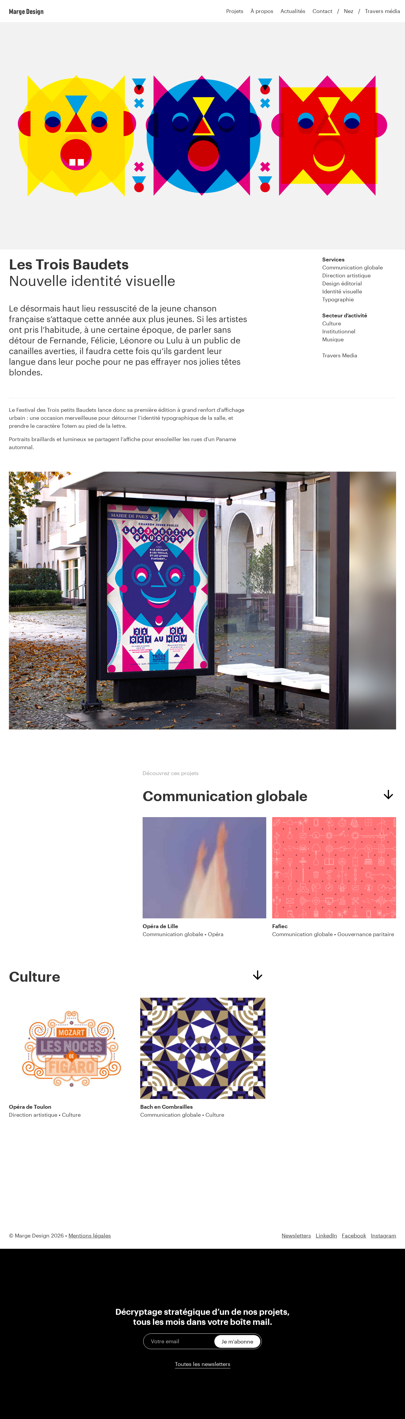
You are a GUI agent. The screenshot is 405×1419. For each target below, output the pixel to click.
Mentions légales (89, 1235)
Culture (331, 323)
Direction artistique (346, 275)
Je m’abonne (237, 1341)
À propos (262, 11)
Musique (333, 339)
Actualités (292, 11)
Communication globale (352, 267)
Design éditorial (342, 283)
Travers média (382, 11)
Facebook (354, 1235)
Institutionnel (338, 331)
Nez (348, 11)
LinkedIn (326, 1235)
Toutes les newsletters (202, 1364)
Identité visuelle (342, 291)
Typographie (338, 299)
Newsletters (296, 1235)
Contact (322, 11)
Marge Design (26, 11)
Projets (234, 11)
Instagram (383, 1235)
